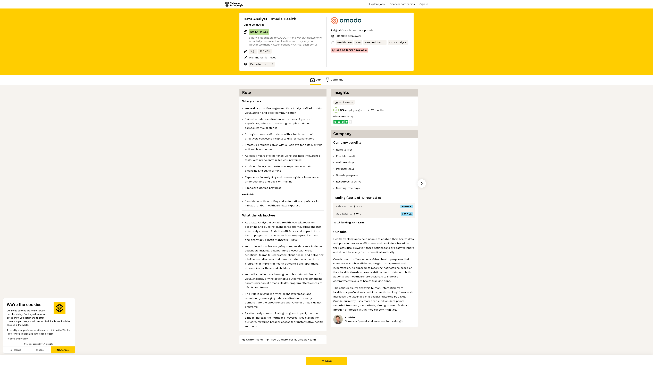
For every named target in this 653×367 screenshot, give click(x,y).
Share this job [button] (255, 339)
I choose (39, 349)
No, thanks (15, 349)
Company (337, 79)
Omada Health (283, 19)
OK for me (63, 349)
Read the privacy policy (17, 339)
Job (318, 79)
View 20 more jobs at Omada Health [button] (293, 339)
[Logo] (234, 4)
